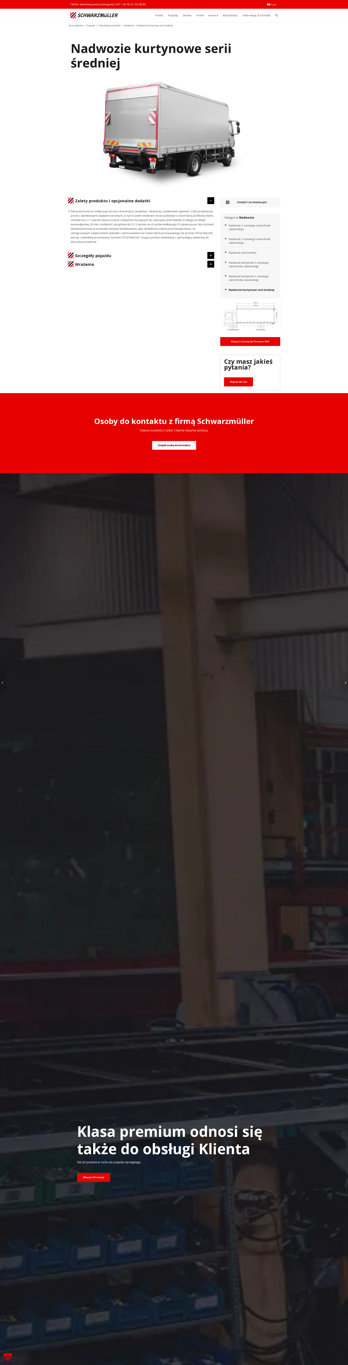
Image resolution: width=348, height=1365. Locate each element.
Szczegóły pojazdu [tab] (93, 255)
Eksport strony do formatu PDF (250, 341)
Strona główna (76, 25)
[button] (8, 1357)
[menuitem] (271, 4)
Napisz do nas (238, 381)
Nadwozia (129, 25)
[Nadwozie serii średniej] (345, 682)
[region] (141, 228)
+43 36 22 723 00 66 (133, 4)
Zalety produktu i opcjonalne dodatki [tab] (112, 200)
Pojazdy (91, 25)
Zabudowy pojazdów (110, 25)
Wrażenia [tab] (84, 264)
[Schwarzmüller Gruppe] (94, 15)
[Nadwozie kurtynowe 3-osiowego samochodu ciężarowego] (3, 682)
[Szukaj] (276, 15)
